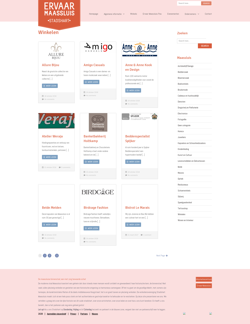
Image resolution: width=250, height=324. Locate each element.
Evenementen (173, 13)
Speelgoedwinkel (185, 202)
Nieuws (181, 172)
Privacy (73, 313)
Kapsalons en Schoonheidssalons (192, 143)
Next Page (161, 255)
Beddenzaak (183, 72)
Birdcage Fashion (96, 208)
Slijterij (181, 196)
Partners (84, 313)
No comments (49, 99)
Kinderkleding (183, 149)
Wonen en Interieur (185, 220)
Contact (208, 13)
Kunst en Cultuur (185, 155)
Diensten (181, 101)
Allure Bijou (50, 65)
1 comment (147, 235)
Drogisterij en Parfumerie (188, 107)
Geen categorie (184, 125)
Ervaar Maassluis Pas (152, 13)
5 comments (65, 167)
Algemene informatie (113, 13)
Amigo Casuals (94, 65)
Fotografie (182, 119)
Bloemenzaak (183, 78)
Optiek (180, 178)
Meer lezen (50, 86)
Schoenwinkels (184, 190)
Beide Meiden (51, 208)
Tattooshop (183, 208)
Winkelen (181, 214)
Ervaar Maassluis (204, 285)
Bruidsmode (183, 89)
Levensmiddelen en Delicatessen (191, 161)
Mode (180, 166)
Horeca (181, 131)
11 (57, 255)
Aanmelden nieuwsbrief (56, 313)
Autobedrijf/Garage (185, 66)
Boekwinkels (183, 83)
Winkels (133, 13)
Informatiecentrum (204, 279)
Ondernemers (190, 13)
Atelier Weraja (52, 136)
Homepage (93, 13)
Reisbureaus (183, 184)
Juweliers (182, 137)
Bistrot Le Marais (137, 208)
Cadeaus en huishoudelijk (188, 95)
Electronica (182, 113)
